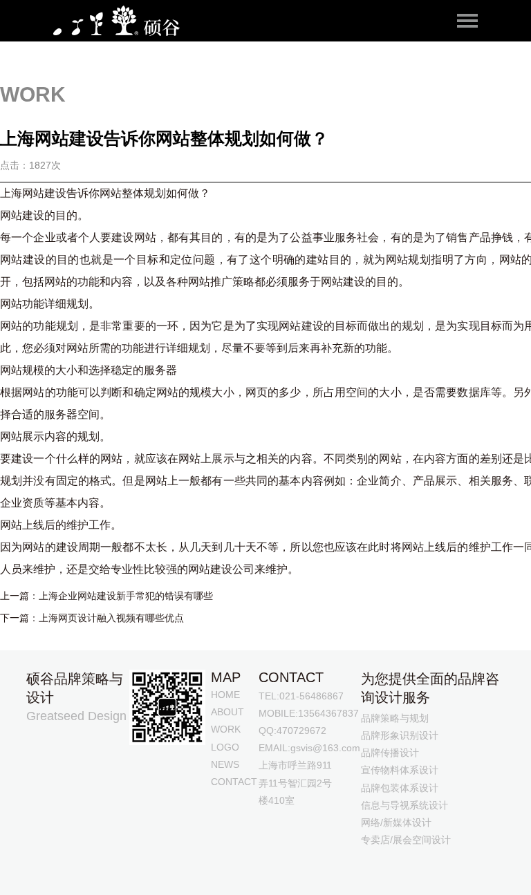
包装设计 (476, 863)
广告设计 (145, 876)
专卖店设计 (97, 876)
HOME (225, 694)
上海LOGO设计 (197, 863)
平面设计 (188, 876)
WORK (226, 729)
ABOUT (227, 711)
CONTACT (234, 781)
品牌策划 (432, 863)
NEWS (225, 764)
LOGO (225, 747)
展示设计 (48, 876)
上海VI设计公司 (62, 863)
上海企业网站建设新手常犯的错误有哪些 (126, 595)
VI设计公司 (322, 863)
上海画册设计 (265, 863)
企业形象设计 (241, 876)
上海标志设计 (130, 863)
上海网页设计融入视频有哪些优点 (111, 617)
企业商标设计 (380, 863)
